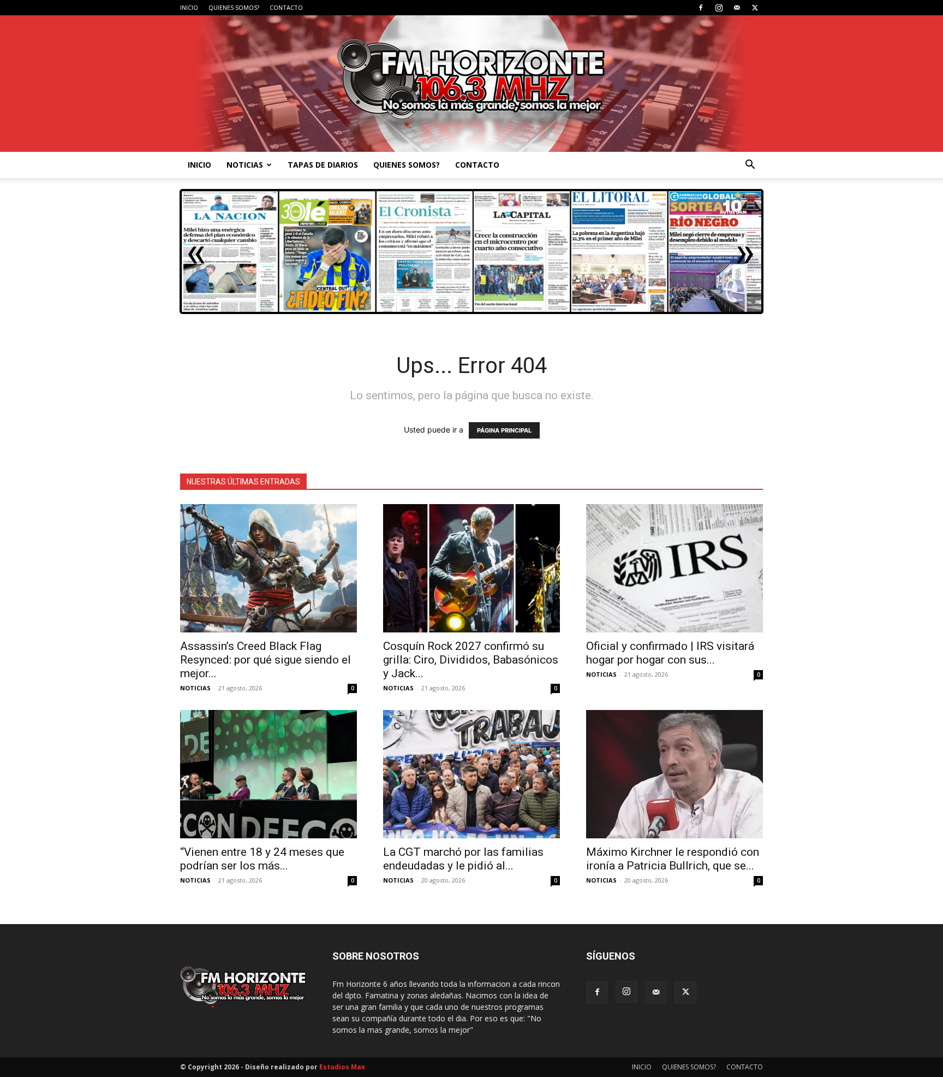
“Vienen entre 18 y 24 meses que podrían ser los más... (262, 858)
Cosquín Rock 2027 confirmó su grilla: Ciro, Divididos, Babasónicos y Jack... (470, 660)
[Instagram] (719, 7)
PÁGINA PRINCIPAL (504, 430)
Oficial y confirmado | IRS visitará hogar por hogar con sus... (670, 653)
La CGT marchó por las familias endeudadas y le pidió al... (463, 858)
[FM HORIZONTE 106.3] (471, 83)
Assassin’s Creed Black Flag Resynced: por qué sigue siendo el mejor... (265, 660)
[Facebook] (701, 7)
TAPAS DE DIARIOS (323, 164)
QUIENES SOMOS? (233, 7)
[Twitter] (755, 7)
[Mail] (737, 7)
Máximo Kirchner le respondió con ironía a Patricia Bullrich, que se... (672, 858)
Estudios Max (342, 1067)
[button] (750, 166)
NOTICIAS (244, 164)
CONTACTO (286, 7)
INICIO (189, 7)
